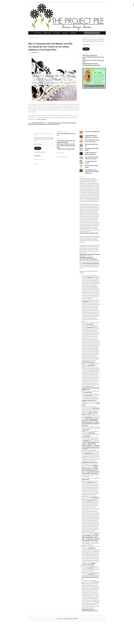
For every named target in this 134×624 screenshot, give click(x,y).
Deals (66, 123)
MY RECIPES (57, 33)
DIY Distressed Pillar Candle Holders (91, 65)
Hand (71, 123)
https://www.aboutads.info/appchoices (90, 263)
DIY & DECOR (38, 33)
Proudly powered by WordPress (71, 618)
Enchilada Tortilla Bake (62, 142)
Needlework (31, 124)
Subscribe (86, 49)
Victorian (54, 124)
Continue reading (42, 119)
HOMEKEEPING (47, 33)
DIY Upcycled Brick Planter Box (90, 63)
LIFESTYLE (65, 33)
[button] (54, 78)
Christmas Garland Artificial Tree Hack (66, 141)
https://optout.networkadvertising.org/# (88, 259)
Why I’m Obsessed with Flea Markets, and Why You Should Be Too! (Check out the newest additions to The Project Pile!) (50, 46)
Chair (63, 123)
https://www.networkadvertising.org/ (90, 610)
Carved (59, 123)
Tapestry (46, 124)
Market (74, 123)
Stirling (42, 124)
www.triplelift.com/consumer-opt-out (90, 462)
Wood (58, 124)
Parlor (35, 124)
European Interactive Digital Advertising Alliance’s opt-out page (91, 423)
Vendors (50, 124)
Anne (49, 123)
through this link (90, 277)
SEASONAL (73, 33)
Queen (38, 124)
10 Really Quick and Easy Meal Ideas (65, 149)
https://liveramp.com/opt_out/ (88, 362)
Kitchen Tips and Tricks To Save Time (66, 144)
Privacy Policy (37, 155)
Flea (69, 123)
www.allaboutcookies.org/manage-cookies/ (89, 233)
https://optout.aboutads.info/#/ (86, 257)
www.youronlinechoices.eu (88, 609)
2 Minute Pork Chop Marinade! (90, 55)
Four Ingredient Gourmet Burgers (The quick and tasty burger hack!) (92, 171)
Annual (52, 123)
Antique (56, 123)
